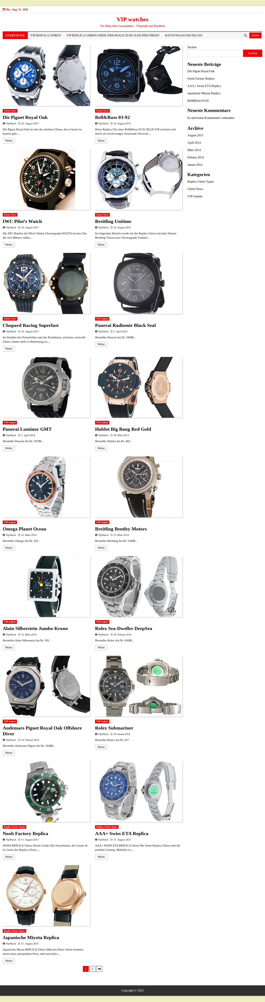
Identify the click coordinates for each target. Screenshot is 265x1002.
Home (255, 35)
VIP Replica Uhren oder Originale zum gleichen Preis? (112, 35)
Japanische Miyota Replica (31, 937)
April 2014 (194, 142)
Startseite (15, 35)
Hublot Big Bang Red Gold (123, 429)
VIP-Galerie (102, 318)
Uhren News (10, 110)
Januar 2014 (194, 164)
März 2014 (194, 150)
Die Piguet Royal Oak (25, 117)
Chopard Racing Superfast (31, 325)
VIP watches (132, 19)
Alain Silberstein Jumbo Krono (35, 628)
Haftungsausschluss (183, 35)
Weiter (8, 140)
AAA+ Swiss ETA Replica (121, 833)
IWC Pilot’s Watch (22, 221)
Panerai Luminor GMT (27, 429)
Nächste (99, 969)
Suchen (192, 47)
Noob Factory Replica (25, 833)
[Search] (246, 35)
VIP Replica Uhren (45, 35)
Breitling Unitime (113, 221)
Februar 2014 (195, 157)
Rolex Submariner (114, 727)
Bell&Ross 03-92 (112, 117)
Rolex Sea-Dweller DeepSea (123, 628)
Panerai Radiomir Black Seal (125, 325)
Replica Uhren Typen (14, 827)
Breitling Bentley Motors (121, 528)
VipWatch (11, 123)
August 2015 (195, 135)
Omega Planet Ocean (24, 528)
